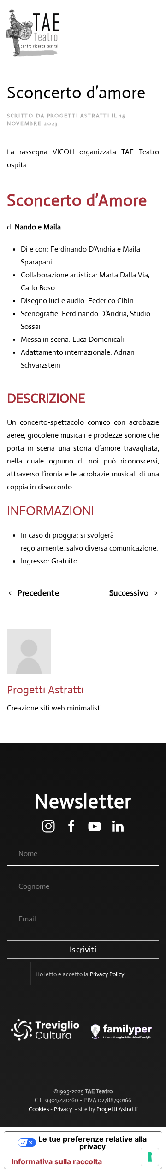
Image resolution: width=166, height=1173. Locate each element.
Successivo (129, 593)
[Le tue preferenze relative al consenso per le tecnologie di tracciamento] (150, 1157)
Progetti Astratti (78, 115)
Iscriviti (83, 949)
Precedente (38, 593)
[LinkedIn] (118, 825)
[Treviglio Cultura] (45, 1036)
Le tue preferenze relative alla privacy (92, 1142)
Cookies (39, 1109)
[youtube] (94, 825)
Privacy (63, 1109)
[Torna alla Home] (33, 32)
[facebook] (71, 825)
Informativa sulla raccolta (57, 1161)
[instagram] (48, 825)
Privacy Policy (107, 974)
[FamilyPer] (121, 1036)
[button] (154, 32)
